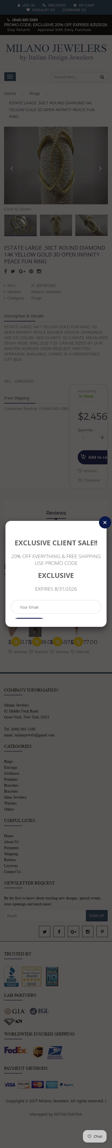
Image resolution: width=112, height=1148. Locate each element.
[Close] (105, 522)
